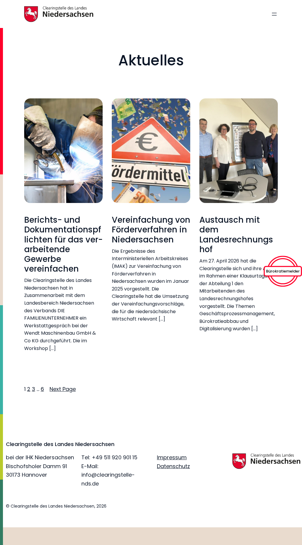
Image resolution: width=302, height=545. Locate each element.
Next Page (63, 389)
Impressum (172, 457)
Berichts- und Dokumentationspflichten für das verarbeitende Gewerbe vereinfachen (63, 244)
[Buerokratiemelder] (283, 284)
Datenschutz (173, 466)
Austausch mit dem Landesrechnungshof (236, 234)
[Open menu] (274, 14)
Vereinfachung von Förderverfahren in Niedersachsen (151, 229)
